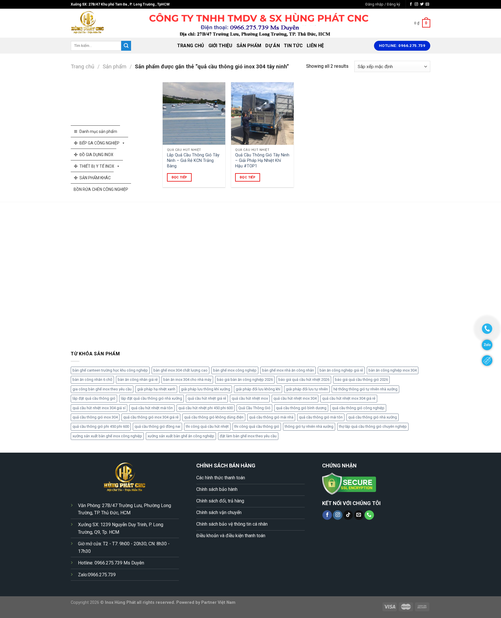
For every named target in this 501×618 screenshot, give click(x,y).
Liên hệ (315, 45)
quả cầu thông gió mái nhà (271, 417)
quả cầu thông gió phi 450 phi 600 (100, 426)
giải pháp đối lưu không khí (258, 389)
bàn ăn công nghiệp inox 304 (393, 370)
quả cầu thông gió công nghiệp (358, 408)
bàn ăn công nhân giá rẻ (138, 379)
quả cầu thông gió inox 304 (95, 417)
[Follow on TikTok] (348, 515)
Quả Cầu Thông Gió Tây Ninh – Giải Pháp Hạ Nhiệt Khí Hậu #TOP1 (262, 160)
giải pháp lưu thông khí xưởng (205, 389)
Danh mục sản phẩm (98, 131)
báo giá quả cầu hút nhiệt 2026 (303, 379)
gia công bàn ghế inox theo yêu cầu (102, 389)
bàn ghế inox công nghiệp (235, 370)
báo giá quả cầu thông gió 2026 (361, 379)
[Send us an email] (427, 4)
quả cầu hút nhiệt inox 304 (295, 398)
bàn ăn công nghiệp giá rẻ (341, 370)
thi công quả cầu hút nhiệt (207, 426)
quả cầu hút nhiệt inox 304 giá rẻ (348, 398)
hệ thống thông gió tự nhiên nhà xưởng (365, 389)
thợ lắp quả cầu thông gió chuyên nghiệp (373, 426)
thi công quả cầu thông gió (256, 426)
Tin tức (293, 45)
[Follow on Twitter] (422, 4)
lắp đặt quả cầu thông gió (93, 398)
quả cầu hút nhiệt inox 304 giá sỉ (99, 408)
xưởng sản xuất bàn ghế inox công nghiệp (107, 436)
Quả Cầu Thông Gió (254, 408)
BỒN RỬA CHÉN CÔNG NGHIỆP (101, 189)
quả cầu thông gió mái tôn (321, 417)
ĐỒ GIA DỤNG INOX (96, 154)
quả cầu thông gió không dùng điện (214, 417)
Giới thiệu (220, 45)
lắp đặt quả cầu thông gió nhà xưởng (151, 398)
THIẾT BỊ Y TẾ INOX (96, 166)
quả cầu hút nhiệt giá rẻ (207, 398)
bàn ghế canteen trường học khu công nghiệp (110, 370)
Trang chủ (190, 45)
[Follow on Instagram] (416, 4)
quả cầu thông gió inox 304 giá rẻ (151, 417)
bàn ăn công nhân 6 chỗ (92, 379)
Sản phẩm (249, 45)
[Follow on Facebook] (411, 4)
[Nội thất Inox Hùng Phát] (100, 23)
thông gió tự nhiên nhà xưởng (309, 426)
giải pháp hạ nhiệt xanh (156, 389)
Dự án (272, 45)
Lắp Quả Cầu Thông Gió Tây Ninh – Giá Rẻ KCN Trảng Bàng (193, 160)
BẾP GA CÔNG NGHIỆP (99, 143)
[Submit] (126, 46)
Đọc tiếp (179, 177)
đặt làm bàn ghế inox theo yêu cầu (248, 436)
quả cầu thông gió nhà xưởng (372, 417)
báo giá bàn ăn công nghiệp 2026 (245, 379)
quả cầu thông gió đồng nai (157, 426)
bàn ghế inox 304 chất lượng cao (180, 370)
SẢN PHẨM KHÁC (95, 177)
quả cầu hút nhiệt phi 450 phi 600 (205, 408)
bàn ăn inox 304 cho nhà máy (187, 379)
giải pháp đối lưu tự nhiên (307, 389)
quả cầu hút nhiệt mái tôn (152, 408)
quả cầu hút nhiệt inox (250, 398)
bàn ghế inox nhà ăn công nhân (288, 370)
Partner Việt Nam (218, 602)
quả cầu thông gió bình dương (301, 408)
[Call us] (369, 515)
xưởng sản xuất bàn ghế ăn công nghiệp (181, 436)
